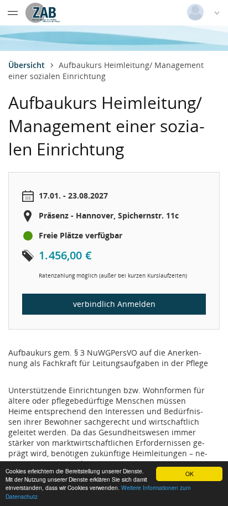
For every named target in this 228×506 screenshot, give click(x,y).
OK (189, 474)
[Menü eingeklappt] (13, 13)
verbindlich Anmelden (114, 304)
